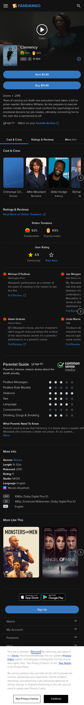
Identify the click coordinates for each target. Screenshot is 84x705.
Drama (18, 460)
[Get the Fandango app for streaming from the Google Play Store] (53, 597)
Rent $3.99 (42, 74)
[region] (42, 675)
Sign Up (42, 609)
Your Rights (65, 663)
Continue (56, 698)
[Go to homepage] (26, 6)
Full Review (15, 295)
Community (33, 260)
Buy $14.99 (42, 85)
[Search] (78, 6)
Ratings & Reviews (42, 139)
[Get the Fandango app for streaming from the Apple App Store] (29, 597)
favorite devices (45, 123)
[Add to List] (79, 59)
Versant (36, 651)
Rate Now (51, 260)
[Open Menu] (5, 6)
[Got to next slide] (80, 177)
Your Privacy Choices (26, 698)
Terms (15, 655)
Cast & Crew (14, 139)
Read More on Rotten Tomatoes (22, 214)
